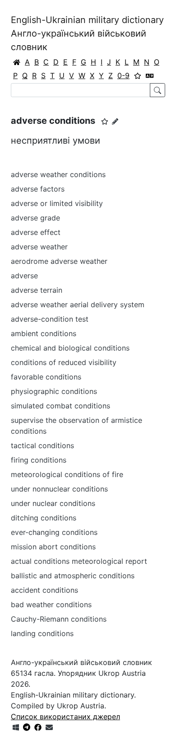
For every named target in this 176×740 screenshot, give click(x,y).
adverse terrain (36, 290)
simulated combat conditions (60, 405)
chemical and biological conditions (70, 347)
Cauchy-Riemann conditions (59, 618)
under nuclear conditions (53, 503)
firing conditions (38, 459)
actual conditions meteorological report (79, 561)
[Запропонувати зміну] (115, 121)
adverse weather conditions (58, 174)
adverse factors (38, 188)
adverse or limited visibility (57, 203)
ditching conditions (43, 517)
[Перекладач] (150, 75)
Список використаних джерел (65, 716)
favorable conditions (46, 376)
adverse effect (35, 232)
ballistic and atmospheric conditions (72, 575)
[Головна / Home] (17, 62)
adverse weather (39, 246)
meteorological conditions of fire (67, 474)
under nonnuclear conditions (59, 488)
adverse (24, 275)
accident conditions (44, 590)
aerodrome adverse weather (59, 261)
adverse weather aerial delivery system (77, 304)
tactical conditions (42, 445)
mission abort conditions (53, 546)
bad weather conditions (51, 604)
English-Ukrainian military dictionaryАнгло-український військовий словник (87, 33)
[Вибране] (138, 75)
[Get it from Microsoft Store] (16, 727)
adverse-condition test (49, 318)
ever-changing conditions (54, 532)
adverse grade (35, 217)
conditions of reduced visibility (63, 362)
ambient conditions (43, 333)
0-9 (123, 75)
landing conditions (42, 633)
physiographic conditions (54, 391)
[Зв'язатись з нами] (49, 727)
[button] (104, 121)
